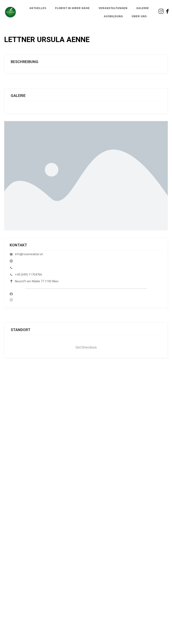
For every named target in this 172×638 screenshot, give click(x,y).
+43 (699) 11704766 (28, 274)
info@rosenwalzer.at (29, 254)
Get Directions (86, 347)
